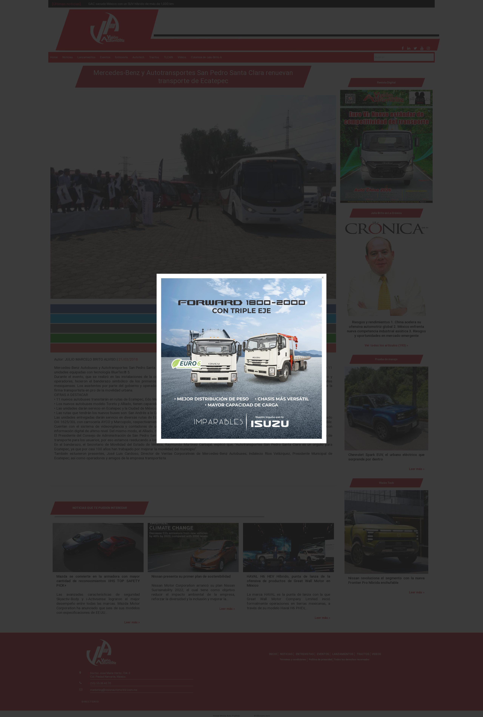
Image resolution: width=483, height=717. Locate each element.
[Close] (322, 278)
